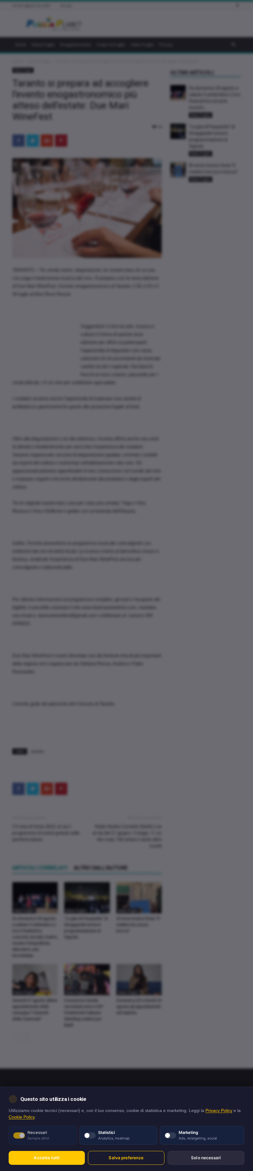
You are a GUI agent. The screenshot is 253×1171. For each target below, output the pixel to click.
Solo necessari (206, 1157)
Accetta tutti (47, 1157)
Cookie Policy (22, 1117)
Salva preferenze (126, 1157)
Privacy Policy (218, 1110)
